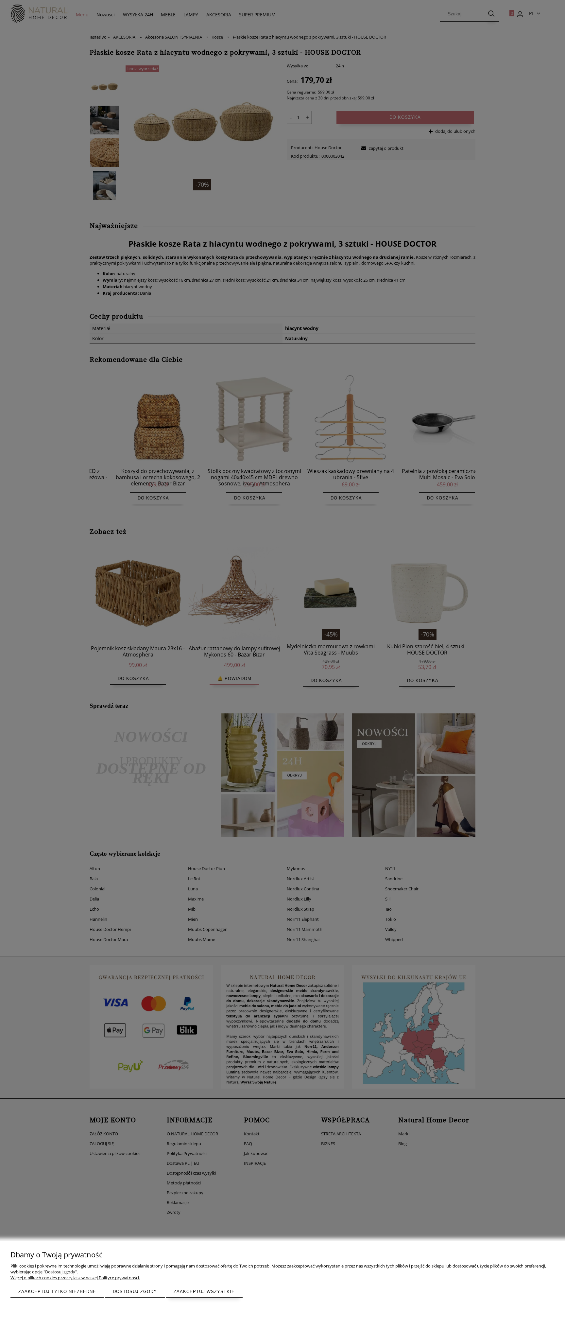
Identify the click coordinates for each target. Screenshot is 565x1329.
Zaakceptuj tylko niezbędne (57, 1291)
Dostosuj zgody (135, 1291)
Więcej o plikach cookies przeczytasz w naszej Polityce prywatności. (75, 1278)
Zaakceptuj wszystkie (204, 1291)
